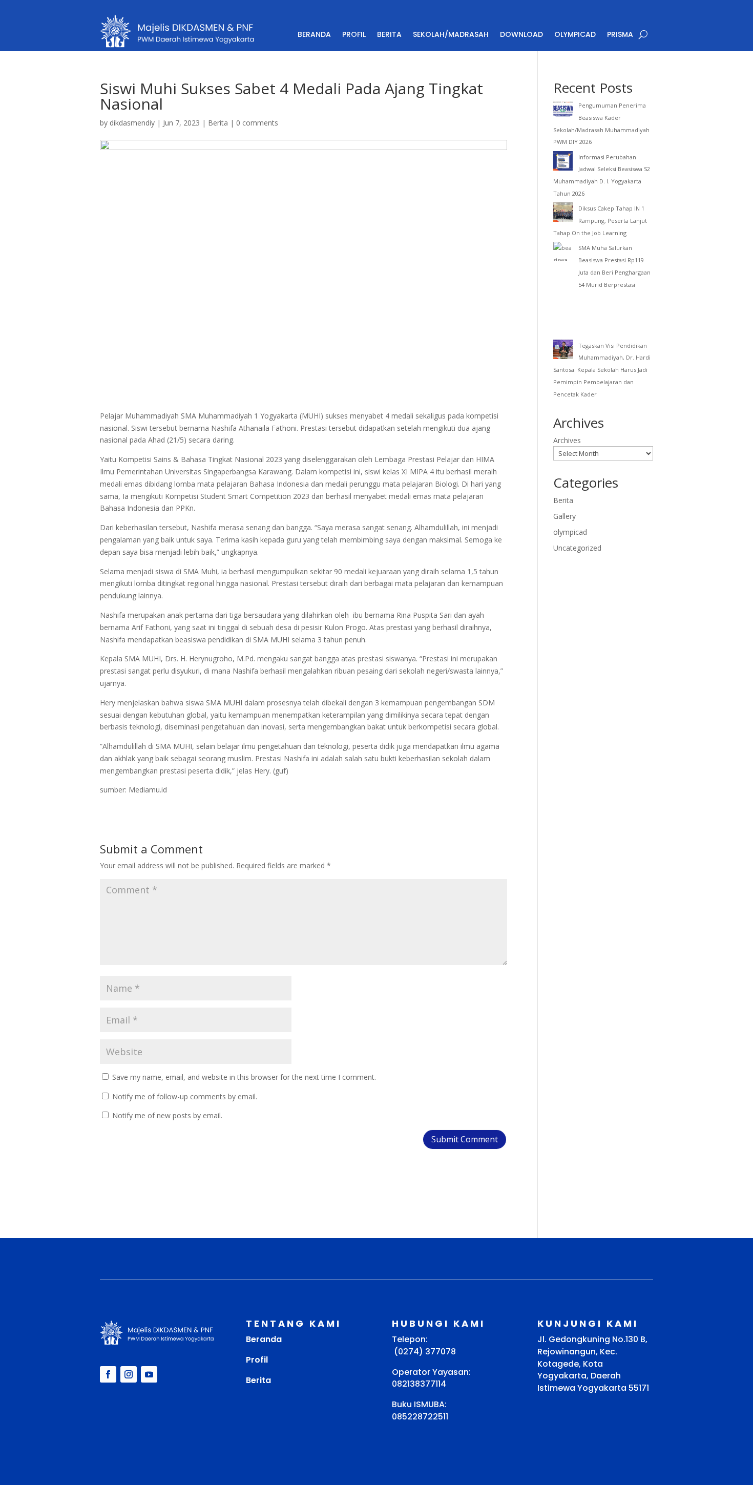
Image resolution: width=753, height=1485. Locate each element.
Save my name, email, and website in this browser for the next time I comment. (244, 1077)
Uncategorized (577, 548)
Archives (567, 440)
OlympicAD (575, 34)
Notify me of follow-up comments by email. (184, 1096)
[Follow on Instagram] (128, 1374)
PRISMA (620, 34)
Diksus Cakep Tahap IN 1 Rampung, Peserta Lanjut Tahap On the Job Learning (600, 220)
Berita (389, 34)
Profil (354, 34)
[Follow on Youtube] (149, 1374)
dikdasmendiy (132, 123)
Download (521, 34)
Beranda (314, 34)
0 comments (257, 123)
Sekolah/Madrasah (451, 34)
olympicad (570, 532)
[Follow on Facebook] (108, 1374)
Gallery (564, 516)
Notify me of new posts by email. (167, 1115)
